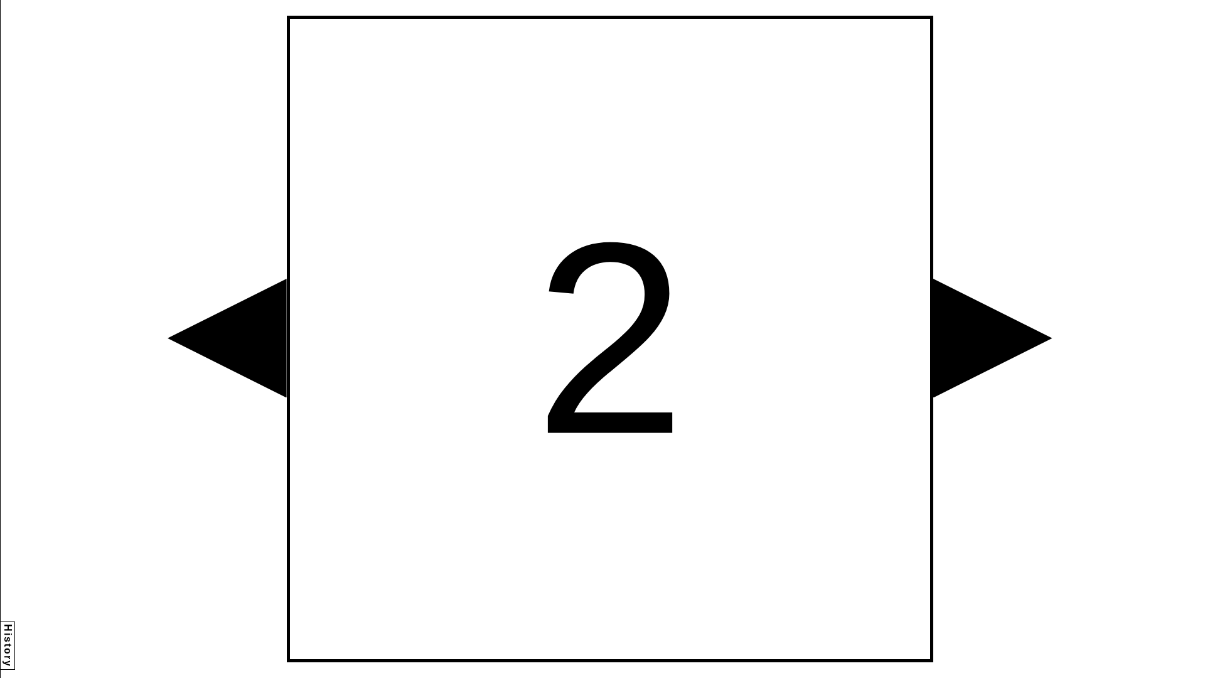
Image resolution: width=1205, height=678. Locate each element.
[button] (227, 338)
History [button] (8, 645)
